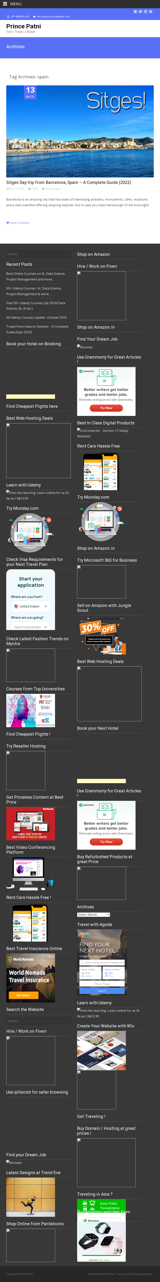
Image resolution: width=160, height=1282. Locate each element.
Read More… (16, 213)
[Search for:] (38, 254)
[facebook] (135, 13)
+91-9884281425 (20, 16)
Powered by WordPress (101, 1274)
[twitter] (140, 13)
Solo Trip (49, 188)
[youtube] (151, 13)
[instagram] (146, 13)
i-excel (128, 1274)
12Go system (104, 1260)
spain (58, 188)
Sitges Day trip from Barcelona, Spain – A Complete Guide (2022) (68, 182)
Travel (34, 188)
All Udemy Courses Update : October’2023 (36, 317)
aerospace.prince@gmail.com (53, 16)
